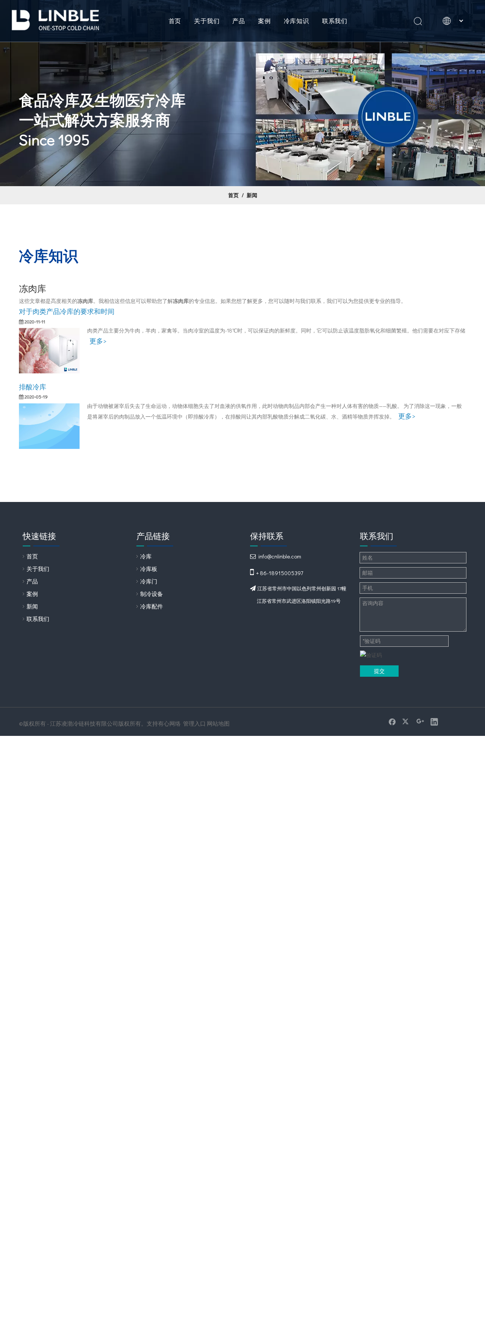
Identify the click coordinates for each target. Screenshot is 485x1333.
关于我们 (206, 21)
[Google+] (420, 721)
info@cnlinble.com (279, 556)
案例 (264, 21)
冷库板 (148, 568)
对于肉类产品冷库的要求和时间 (66, 311)
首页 (175, 21)
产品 (238, 21)
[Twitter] (406, 721)
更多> (97, 340)
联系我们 (334, 21)
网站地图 (218, 723)
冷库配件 (151, 606)
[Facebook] (392, 721)
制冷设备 (151, 593)
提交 (379, 670)
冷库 (146, 556)
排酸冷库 (32, 386)
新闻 (32, 606)
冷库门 (148, 581)
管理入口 (194, 723)
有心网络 (169, 723)
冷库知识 (296, 21)
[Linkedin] (434, 721)
